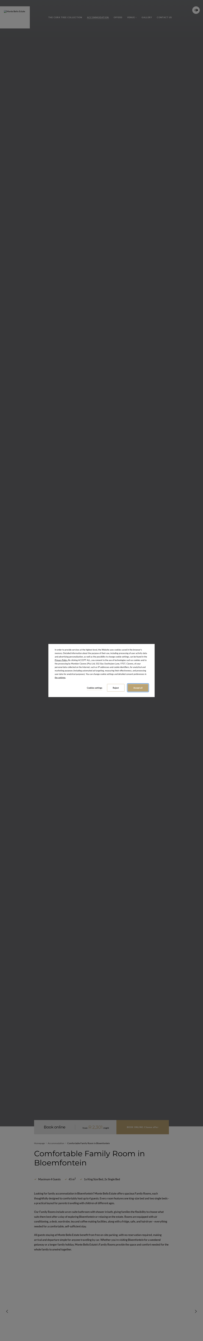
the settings (60, 677)
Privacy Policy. (61, 660)
